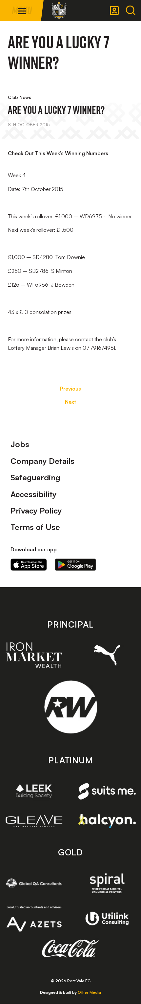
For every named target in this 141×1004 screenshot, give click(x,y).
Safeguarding (35, 477)
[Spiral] (107, 883)
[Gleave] (34, 821)
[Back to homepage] (59, 10)
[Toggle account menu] (114, 10)
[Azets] (34, 919)
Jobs (19, 444)
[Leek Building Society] (34, 791)
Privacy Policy (36, 510)
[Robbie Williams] (70, 707)
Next (70, 401)
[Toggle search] (130, 10)
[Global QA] (34, 883)
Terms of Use (35, 527)
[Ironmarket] (34, 655)
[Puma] (107, 655)
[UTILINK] (107, 918)
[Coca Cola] (70, 949)
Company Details (42, 461)
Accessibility (33, 494)
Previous (70, 388)
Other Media (89, 992)
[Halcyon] (107, 821)
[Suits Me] (107, 791)
